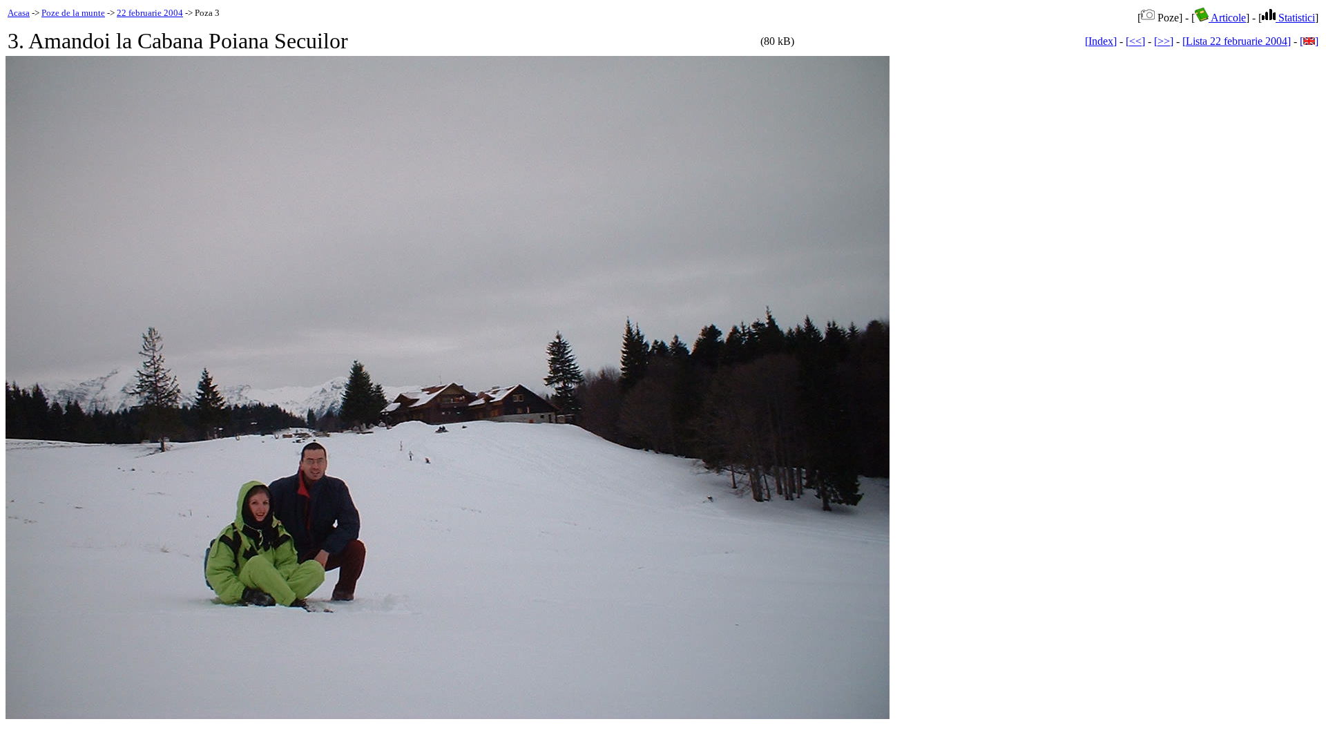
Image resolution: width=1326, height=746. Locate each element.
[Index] (1101, 41)
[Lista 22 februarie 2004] (1236, 41)
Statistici (1295, 17)
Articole (1227, 17)
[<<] (1135, 41)
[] (1309, 41)
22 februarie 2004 (150, 13)
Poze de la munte (73, 13)
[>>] (1163, 41)
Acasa (19, 13)
